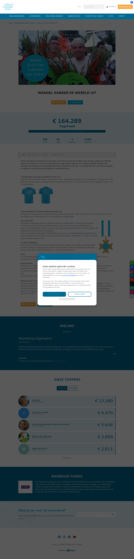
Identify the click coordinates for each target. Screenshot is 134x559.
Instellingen (79, 294)
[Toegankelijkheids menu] (131, 2)
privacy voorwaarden (69, 275)
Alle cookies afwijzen (67, 299)
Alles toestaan (54, 294)
